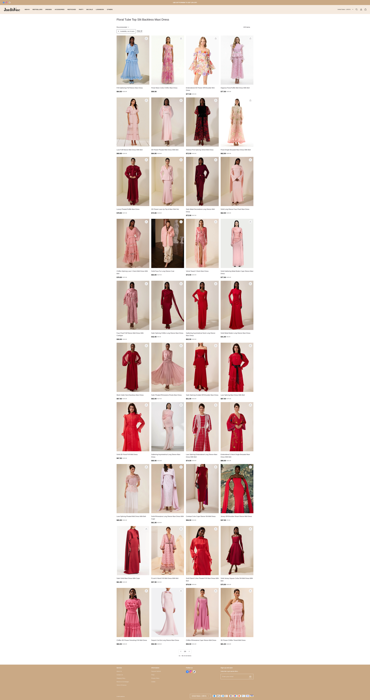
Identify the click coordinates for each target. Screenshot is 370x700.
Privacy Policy (155, 678)
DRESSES (48, 9)
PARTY (81, 9)
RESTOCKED (71, 9)
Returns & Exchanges (123, 681)
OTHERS (110, 9)
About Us (119, 671)
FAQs (152, 674)
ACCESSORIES (59, 9)
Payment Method (156, 671)
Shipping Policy (121, 678)
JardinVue (122, 696)
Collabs (153, 681)
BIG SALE (89, 9)
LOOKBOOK (100, 9)
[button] (356, 9)
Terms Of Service (121, 685)
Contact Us (120, 674)
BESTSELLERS (37, 9)
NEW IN (27, 9)
